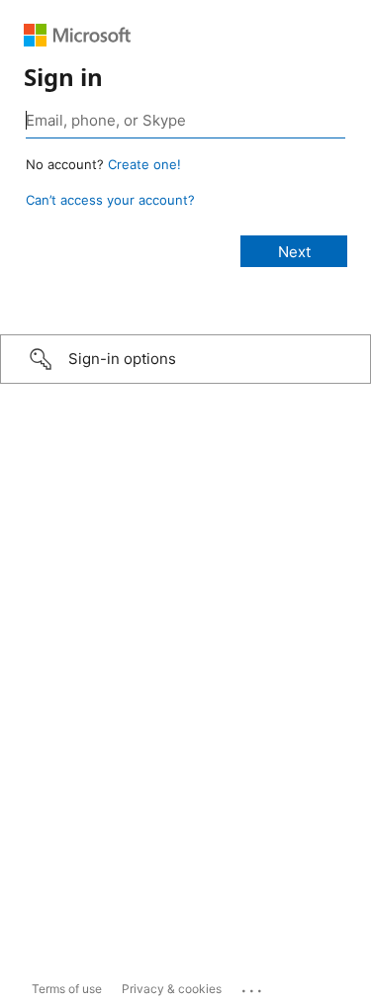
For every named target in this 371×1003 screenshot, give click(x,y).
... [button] (253, 986)
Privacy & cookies (172, 988)
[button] (185, 359)
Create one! (144, 164)
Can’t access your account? (110, 200)
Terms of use (67, 988)
